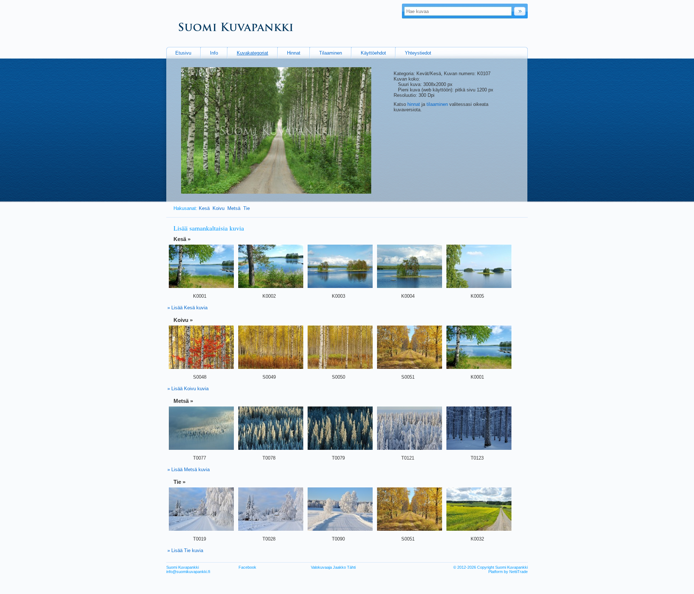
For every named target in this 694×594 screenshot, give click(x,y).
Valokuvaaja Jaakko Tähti (333, 567)
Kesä (204, 208)
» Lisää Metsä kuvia (188, 469)
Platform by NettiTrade (508, 571)
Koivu (218, 208)
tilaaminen (437, 104)
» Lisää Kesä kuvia (187, 307)
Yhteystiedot (418, 53)
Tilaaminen (330, 53)
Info (214, 53)
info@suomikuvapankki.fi (188, 571)
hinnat (413, 104)
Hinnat (293, 53)
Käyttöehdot (373, 53)
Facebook (247, 567)
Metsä (233, 208)
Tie (247, 208)
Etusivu (183, 53)
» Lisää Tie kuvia (185, 550)
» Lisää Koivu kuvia (188, 388)
